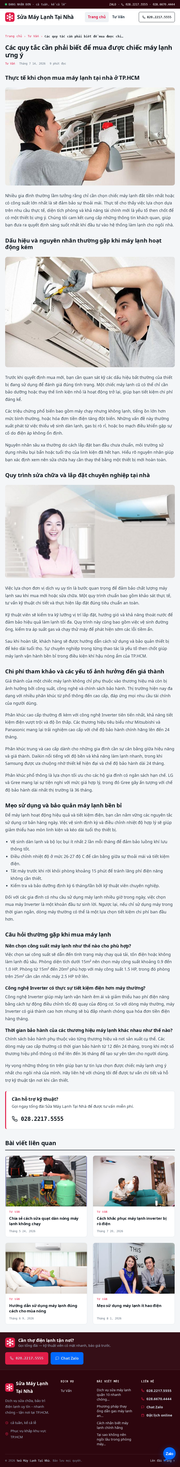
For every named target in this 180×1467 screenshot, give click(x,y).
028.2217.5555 (136, 4)
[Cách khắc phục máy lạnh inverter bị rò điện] (134, 1181)
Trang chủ (97, 17)
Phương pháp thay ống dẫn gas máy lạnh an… (114, 1411)
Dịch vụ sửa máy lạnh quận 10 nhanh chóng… (114, 1395)
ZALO (112, 4)
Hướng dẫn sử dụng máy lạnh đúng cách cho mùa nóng (43, 1308)
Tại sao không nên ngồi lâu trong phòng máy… (114, 1439)
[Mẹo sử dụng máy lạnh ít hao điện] (134, 1268)
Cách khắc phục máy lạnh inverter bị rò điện (132, 1221)
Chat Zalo (70, 1358)
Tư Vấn (118, 17)
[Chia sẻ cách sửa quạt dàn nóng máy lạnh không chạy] (46, 1181)
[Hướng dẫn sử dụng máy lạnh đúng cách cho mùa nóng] (46, 1268)
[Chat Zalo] (169, 1454)
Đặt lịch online (159, 1415)
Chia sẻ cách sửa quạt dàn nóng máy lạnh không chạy (44, 1221)
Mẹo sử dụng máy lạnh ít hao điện (129, 1305)
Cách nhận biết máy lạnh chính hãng (112, 1425)
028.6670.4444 (164, 4)
